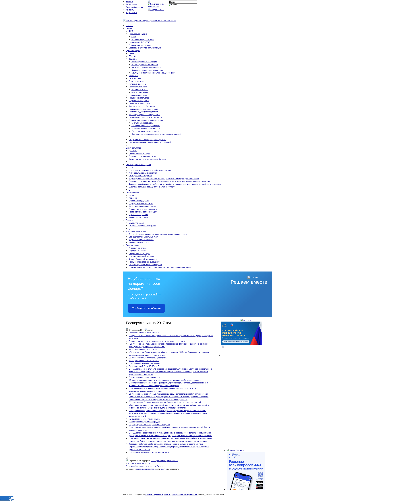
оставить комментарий (146, 468)
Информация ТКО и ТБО (139, 42)
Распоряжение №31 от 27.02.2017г (144, 366)
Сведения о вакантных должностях (146, 131)
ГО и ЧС (132, 56)
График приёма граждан (139, 153)
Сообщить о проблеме (146, 308)
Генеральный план (139, 89)
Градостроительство (138, 86)
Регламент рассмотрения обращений (145, 264)
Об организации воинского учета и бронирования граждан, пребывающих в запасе (165, 380)
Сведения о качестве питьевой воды (145, 47)
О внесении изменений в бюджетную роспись (149, 452)
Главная (129, 25)
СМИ (133, 36)
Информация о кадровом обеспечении (146, 120)
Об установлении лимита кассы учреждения (148, 357)
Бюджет (129, 220)
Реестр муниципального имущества (144, 114)
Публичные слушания (138, 214)
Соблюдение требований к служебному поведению (153, 72)
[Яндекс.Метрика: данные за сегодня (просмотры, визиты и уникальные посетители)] (235, 450)
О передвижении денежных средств (144, 377)
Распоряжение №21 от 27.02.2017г (144, 349)
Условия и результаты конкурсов (145, 128)
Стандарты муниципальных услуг (143, 236)
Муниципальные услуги (136, 231)
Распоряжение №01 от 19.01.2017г (144, 332)
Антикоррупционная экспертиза (143, 172)
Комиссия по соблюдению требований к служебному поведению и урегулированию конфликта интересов (175, 184)
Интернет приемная (138, 247)
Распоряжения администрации (142, 206)
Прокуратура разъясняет (142, 39)
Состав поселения (137, 81)
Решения (133, 197)
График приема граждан (139, 253)
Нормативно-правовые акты (141, 239)
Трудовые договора (137, 83)
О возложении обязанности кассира (144, 363)
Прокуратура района (138, 33)
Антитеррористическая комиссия (146, 67)
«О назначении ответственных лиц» (145, 418)
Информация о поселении (140, 45)
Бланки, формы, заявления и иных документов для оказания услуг (158, 234)
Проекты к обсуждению (139, 200)
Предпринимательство (139, 97)
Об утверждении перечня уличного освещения (149, 424)
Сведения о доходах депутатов (142, 156)
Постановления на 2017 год (139, 463)
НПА (131, 167)
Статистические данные (139, 103)
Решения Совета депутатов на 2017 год (143, 466)
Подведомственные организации (143, 108)
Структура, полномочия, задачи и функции (147, 139)
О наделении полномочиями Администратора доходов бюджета (157, 341)
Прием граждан (132, 245)
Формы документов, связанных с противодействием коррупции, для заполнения (164, 178)
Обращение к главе (137, 250)
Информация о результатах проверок (145, 117)
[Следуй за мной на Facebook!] (157, 6)
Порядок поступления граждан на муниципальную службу (156, 134)
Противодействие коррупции (144, 61)
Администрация (133, 50)
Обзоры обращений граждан (141, 256)
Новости (129, 1)
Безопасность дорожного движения (147, 70)
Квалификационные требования (145, 125)
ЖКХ (131, 31)
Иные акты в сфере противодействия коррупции (150, 170)
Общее (129, 28)
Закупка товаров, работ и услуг (142, 106)
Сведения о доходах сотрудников (143, 111)
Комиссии (133, 58)
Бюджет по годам (136, 222)
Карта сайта (131, 12)
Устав (131, 195)
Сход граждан (135, 78)
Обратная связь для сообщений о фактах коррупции (152, 186)
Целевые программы (138, 95)
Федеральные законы (138, 217)
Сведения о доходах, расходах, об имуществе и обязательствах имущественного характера (169, 181)
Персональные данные (139, 100)
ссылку (164, 468)
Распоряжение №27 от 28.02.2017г (144, 360)
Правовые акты (132, 192)
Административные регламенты (143, 209)
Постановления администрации (143, 211)
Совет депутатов (133, 147)
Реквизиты (133, 75)
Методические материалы (140, 175)
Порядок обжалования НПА (141, 203)
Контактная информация (142, 122)
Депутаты (133, 150)
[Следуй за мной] (156, 9)
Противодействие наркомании (144, 64)
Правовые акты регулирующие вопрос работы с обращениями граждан (160, 267)
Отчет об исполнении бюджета (142, 225)
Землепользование (139, 92)
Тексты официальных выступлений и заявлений (150, 142)
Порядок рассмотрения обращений (144, 261)
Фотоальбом (131, 4)
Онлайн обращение (134, 7)
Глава (131, 53)
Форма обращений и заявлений (143, 259)
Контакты (130, 9)
